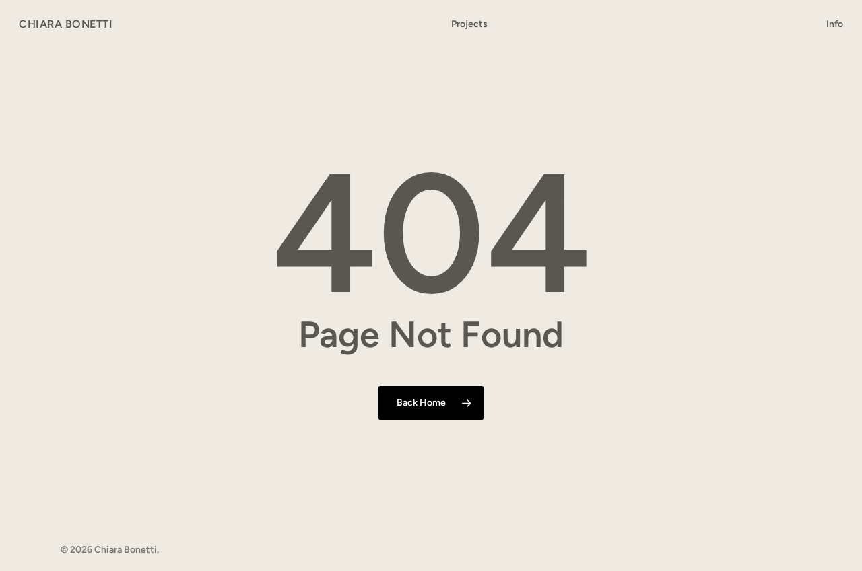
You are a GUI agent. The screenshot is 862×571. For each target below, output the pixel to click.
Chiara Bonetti (65, 24)
